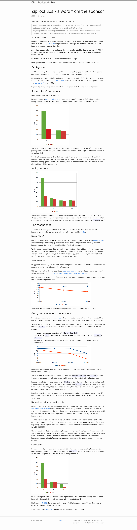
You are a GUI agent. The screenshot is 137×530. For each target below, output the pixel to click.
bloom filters (98, 240)
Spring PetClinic (49, 44)
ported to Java (40, 83)
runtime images (58, 81)
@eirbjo (45, 503)
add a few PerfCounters (40, 409)
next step (57, 318)
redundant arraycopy (70, 271)
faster (83, 232)
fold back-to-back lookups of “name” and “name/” (68, 273)
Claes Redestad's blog (43, 2)
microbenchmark (51, 99)
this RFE (49, 509)
